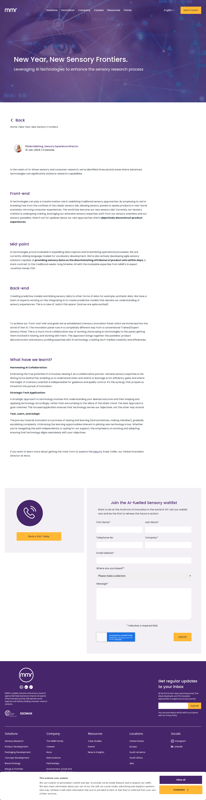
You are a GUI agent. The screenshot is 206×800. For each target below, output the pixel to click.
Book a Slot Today (38, 536)
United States (137, 741)
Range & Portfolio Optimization (14, 770)
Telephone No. (104, 537)
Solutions (52, 10)
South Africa (136, 757)
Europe (133, 746)
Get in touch (191, 10)
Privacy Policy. (171, 715)
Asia (132, 763)
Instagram (180, 741)
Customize (179, 789)
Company (84, 10)
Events (91, 746)
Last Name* (152, 522)
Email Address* (105, 553)
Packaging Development (18, 752)
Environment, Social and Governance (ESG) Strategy (61, 770)
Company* (151, 537)
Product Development (16, 746)
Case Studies (95, 741)
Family (128, 10)
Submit (182, 637)
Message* (102, 583)
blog (96, 451)
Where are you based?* (110, 568)
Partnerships (52, 763)
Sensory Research (14, 741)
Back (20, 120)
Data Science (53, 757)
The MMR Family (54, 741)
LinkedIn (178, 746)
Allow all (180, 779)
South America (137, 752)
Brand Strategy (13, 763)
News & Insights (96, 752)
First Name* (103, 522)
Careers (50, 746)
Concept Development (17, 757)
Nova (49, 752)
